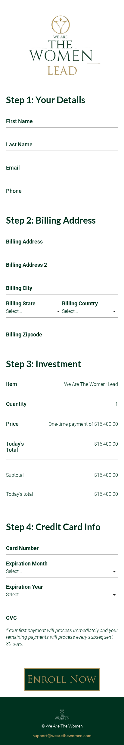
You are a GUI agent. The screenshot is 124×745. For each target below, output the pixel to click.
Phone (14, 191)
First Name (19, 121)
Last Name (19, 145)
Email (13, 168)
